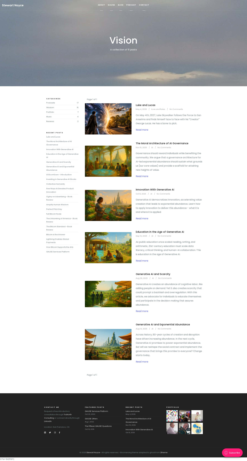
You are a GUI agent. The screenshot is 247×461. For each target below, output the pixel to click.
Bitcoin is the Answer (55, 234)
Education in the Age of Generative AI (160, 232)
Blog (121, 5)
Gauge (111, 5)
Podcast (131, 5)
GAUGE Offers (91, 418)
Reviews (50, 121)
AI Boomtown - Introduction (59, 174)
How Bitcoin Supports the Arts (59, 247)
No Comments (176, 109)
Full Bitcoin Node (53, 214)
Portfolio (50, 112)
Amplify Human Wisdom (57, 204)
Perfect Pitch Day (54, 209)
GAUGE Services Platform (57, 251)
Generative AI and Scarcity (153, 274)
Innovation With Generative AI (155, 189)
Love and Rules (158, 109)
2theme (164, 452)
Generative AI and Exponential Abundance (163, 324)
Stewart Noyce (13, 5)
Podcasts (50, 102)
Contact (144, 5)
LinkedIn (48, 421)
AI (152, 147)
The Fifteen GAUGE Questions (98, 426)
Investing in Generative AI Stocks (61, 179)
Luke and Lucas (145, 105)
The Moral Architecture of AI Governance (162, 143)
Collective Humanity (55, 184)
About (101, 5)
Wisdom (50, 107)
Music (49, 116)
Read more (142, 129)
